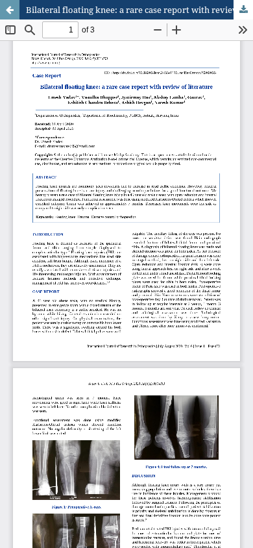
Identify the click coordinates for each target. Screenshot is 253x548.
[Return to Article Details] (9, 9)
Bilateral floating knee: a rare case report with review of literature (139, 10)
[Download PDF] (243, 9)
